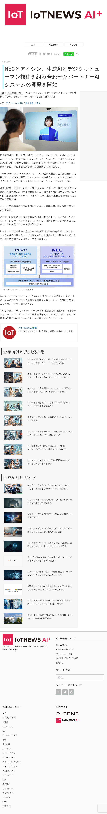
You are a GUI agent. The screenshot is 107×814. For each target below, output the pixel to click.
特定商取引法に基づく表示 (67, 658)
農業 (4, 740)
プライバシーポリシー (65, 654)
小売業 (5, 722)
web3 (5, 802)
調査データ (7, 806)
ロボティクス (8, 775)
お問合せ (59, 663)
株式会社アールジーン (24, 646)
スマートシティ (9, 753)
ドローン (6, 797)
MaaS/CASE (8, 726)
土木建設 (6, 744)
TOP (2, 93)
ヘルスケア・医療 (10, 735)
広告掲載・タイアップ (65, 649)
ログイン (57, 54)
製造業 (5, 713)
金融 (4, 731)
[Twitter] (65, 692)
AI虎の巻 (53, 45)
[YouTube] (71, 692)
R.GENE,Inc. (13, 650)
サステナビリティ (10, 766)
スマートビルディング (12, 762)
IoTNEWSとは (61, 645)
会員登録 (69, 54)
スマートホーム (9, 758)
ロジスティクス (9, 718)
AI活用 (73, 45)
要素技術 (6, 784)
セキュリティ (8, 788)
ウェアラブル (8, 793)
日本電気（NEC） (34, 103)
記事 (33, 45)
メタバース (7, 749)
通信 (4, 780)
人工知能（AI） (15, 93)
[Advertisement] (47, 32)
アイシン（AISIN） (15, 103)
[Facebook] (58, 692)
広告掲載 (32, 54)
